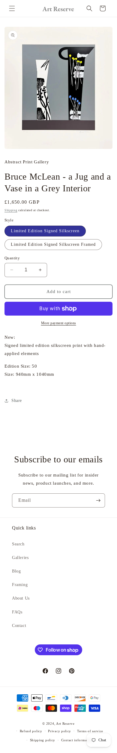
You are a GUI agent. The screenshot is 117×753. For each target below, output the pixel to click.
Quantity (12, 258)
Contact (19, 625)
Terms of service (90, 731)
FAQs (17, 612)
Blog (16, 571)
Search (18, 544)
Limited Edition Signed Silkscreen (45, 231)
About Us (21, 598)
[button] (12, 8)
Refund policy (31, 731)
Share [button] (16, 400)
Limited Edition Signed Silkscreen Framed (53, 244)
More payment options (58, 323)
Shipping (10, 210)
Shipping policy (43, 740)
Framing (20, 584)
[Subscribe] (98, 500)
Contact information (77, 740)
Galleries (20, 557)
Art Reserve (65, 723)
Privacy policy (59, 731)
